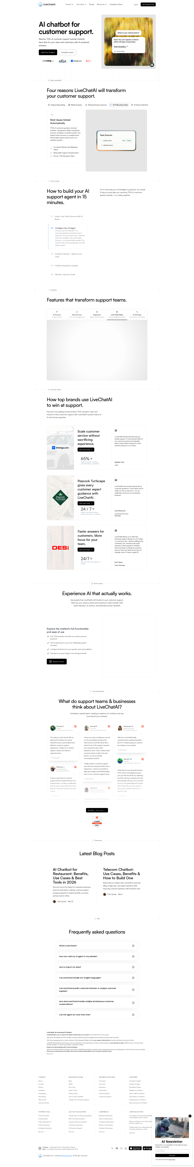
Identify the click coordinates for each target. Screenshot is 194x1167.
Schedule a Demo (116, 4)
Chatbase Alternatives (106, 1119)
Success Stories (43, 1100)
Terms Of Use (73, 1088)
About (40, 1078)
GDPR (71, 1081)
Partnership (42, 1094)
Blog (70, 1078)
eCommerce (103, 1088)
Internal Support (104, 1091)
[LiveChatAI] (112, 1146)
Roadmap (41, 1088)
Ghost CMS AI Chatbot (136, 1091)
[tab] (56, 105)
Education (102, 1085)
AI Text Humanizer (44, 1122)
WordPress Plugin (135, 1085)
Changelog (42, 1091)
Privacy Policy (73, 1091)
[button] (69, 6)
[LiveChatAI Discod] (117, 1146)
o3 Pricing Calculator (76, 1122)
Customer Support (105, 1094)
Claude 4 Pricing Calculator (78, 1119)
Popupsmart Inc (67, 1153)
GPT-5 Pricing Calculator (77, 1116)
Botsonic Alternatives (106, 1122)
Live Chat (102, 1081)
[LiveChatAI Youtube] (121, 1146)
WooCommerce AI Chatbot (138, 1100)
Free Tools (72, 1085)
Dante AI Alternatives (106, 1116)
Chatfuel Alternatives (106, 1126)
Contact (41, 1081)
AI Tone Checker (43, 1113)
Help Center (42, 1097)
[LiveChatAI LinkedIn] (126, 1146)
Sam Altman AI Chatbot (137, 1094)
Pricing (91, 4)
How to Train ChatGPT (76, 1094)
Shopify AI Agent (134, 1081)
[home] (46, 6)
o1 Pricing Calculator (75, 1126)
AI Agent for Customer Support (79, 1097)
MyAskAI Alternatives (105, 1113)
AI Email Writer (43, 1116)
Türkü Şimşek (61, 899)
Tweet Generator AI (44, 1119)
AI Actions (102, 1078)
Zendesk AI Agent (135, 1078)
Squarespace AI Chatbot (137, 1097)
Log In (136, 4)
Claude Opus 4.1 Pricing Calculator (80, 1113)
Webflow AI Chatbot (136, 1088)
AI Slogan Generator (45, 1126)
